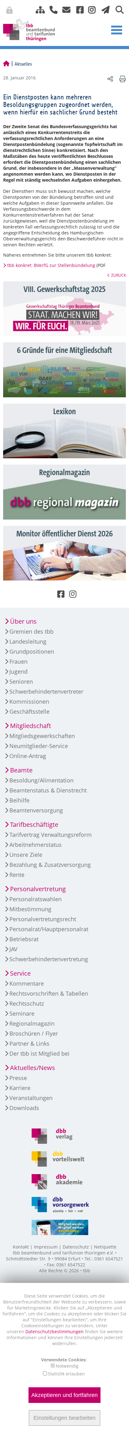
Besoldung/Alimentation (41, 780)
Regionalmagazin (31, 1023)
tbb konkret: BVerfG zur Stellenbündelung (51, 265)
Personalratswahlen (35, 899)
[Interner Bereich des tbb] (96, 11)
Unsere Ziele (25, 854)
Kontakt (21, 1247)
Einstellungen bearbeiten (64, 1418)
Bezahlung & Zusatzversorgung (50, 864)
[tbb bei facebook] (78, 9)
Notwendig (67, 1366)
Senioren (21, 681)
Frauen (18, 661)
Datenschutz (76, 1247)
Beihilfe (19, 800)
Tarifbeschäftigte (34, 824)
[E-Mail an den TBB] (65, 9)
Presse (18, 1078)
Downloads (24, 1108)
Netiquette (105, 1247)
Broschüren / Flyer (33, 1033)
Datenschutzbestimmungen (55, 1331)
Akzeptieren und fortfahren (64, 1395)
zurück (118, 275)
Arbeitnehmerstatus (35, 844)
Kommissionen (29, 701)
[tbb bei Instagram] (89, 9)
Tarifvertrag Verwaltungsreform (50, 834)
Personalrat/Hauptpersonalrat (48, 929)
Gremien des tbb (31, 631)
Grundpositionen (31, 651)
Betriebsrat (24, 939)
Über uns (23, 621)
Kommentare (26, 983)
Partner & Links (29, 1043)
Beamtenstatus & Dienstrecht (48, 790)
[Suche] (117, 9)
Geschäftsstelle (29, 711)
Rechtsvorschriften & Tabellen (48, 993)
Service (20, 973)
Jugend (18, 671)
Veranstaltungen (31, 1098)
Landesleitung (27, 641)
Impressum (46, 1247)
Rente (16, 874)
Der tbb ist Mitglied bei (39, 1053)
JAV (13, 949)
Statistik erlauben (66, 1374)
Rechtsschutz (26, 1003)
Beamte (21, 770)
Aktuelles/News (32, 1067)
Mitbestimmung (30, 909)
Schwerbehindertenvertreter (46, 691)
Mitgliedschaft (30, 725)
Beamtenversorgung (36, 810)
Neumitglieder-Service (38, 746)
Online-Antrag (27, 756)
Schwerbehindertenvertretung (48, 959)
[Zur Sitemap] (38, 9)
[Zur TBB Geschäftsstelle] (51, 9)
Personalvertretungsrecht (42, 919)
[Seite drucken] (121, 78)
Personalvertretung (38, 889)
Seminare (21, 1013)
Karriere (19, 1088)
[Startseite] (6, 64)
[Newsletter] (104, 9)
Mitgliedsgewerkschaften (42, 736)
